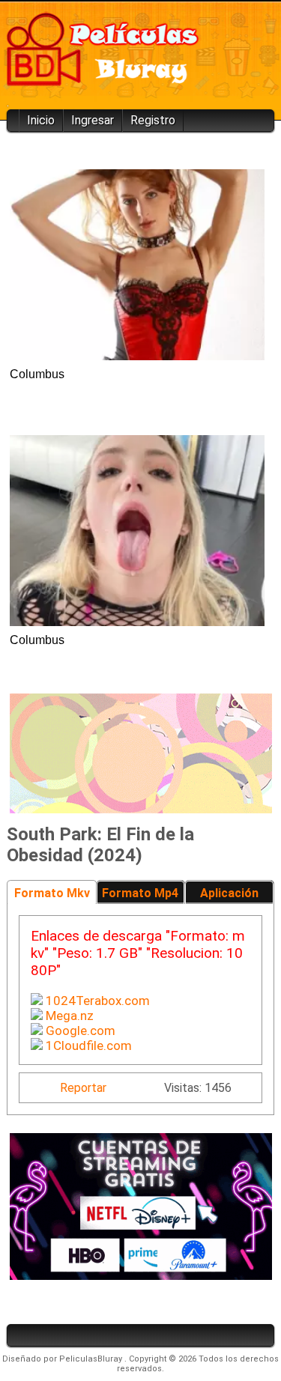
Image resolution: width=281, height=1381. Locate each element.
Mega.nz (68, 1015)
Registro (152, 120)
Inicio (41, 120)
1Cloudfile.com (87, 1045)
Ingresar (92, 120)
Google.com (79, 1030)
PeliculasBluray (91, 1359)
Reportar (83, 1088)
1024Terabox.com (96, 1000)
